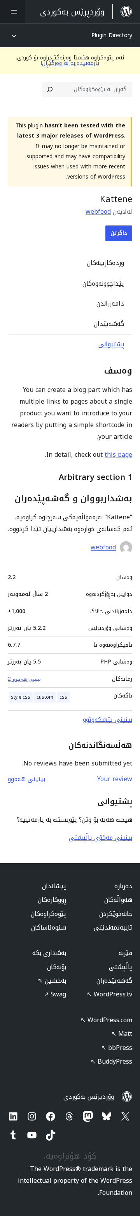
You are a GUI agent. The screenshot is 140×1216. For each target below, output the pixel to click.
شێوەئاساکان (48, 927)
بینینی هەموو (26, 779)
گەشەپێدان (109, 324)
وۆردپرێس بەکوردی (88, 1097)
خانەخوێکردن (115, 914)
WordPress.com (106, 1020)
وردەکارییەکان (105, 263)
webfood (98, 212)
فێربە (125, 953)
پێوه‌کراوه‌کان (48, 914)
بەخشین (52, 981)
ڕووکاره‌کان (52, 900)
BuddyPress (111, 1061)
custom (45, 697)
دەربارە (123, 886)
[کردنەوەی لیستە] (12, 11)
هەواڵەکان (118, 900)
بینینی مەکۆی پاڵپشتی (100, 838)
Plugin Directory (111, 35)
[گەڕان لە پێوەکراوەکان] (50, 89)
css (63, 697)
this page (118, 455)
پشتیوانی (111, 344)
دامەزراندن (110, 303)
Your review (114, 779)
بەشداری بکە (49, 953)
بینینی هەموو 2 (24, 679)
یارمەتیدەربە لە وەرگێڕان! (70, 63)
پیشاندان (54, 886)
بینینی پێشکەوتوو (107, 720)
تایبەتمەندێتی (113, 927)
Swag (55, 994)
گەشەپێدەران (114, 981)
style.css (20, 697)
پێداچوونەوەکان (103, 283)
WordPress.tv (109, 994)
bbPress (116, 1048)
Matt (121, 1034)
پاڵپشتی (120, 967)
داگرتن (118, 233)
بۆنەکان (56, 967)
